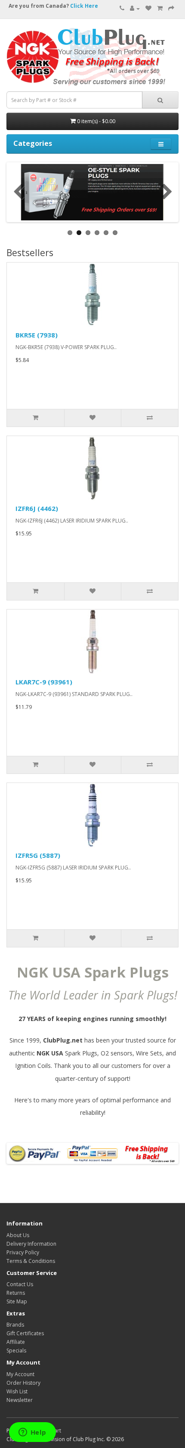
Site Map (16, 1301)
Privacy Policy (22, 1252)
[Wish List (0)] (148, 8)
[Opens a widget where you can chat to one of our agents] (32, 1433)
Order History (23, 1382)
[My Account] (135, 8)
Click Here (84, 5)
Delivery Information (31, 1243)
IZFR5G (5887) (37, 855)
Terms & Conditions (30, 1261)
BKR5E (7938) (36, 335)
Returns (15, 1292)
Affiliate (15, 1342)
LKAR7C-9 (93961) (43, 682)
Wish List (17, 1391)
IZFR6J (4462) (36, 508)
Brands (15, 1324)
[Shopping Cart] (160, 8)
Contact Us (19, 1284)
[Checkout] (171, 8)
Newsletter (19, 1400)
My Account (20, 1374)
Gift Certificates (25, 1333)
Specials (16, 1350)
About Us (17, 1235)
